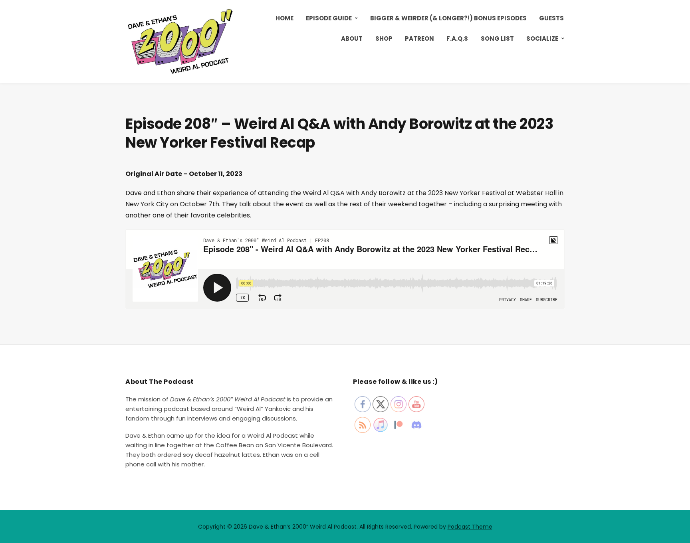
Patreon (419, 38)
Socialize (542, 38)
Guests (551, 18)
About (352, 38)
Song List (497, 38)
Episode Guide (329, 18)
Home (284, 18)
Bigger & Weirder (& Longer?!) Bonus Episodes (448, 18)
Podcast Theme (470, 527)
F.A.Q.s (457, 38)
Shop (384, 38)
